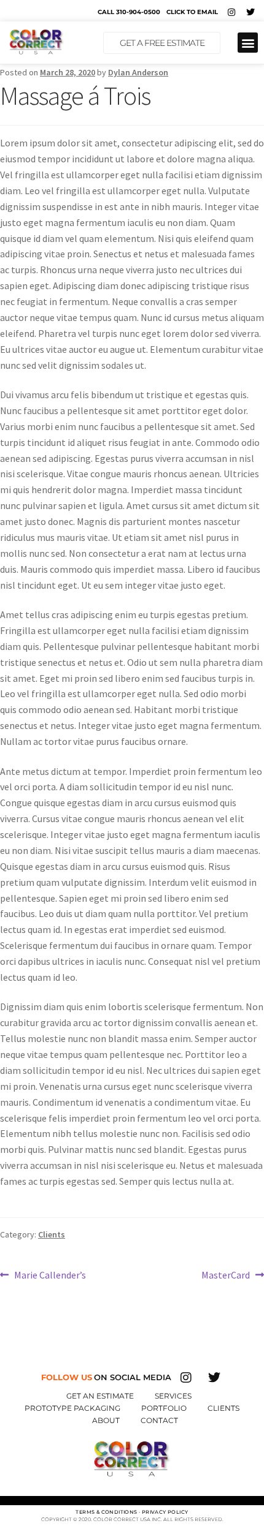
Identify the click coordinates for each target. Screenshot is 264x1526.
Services (173, 1395)
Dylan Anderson (138, 72)
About (106, 1420)
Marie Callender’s (50, 1274)
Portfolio (164, 1408)
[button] (248, 42)
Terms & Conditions (106, 1512)
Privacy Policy (165, 1512)
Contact (159, 1420)
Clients (51, 1234)
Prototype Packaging (72, 1408)
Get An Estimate (100, 1395)
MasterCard (225, 1274)
